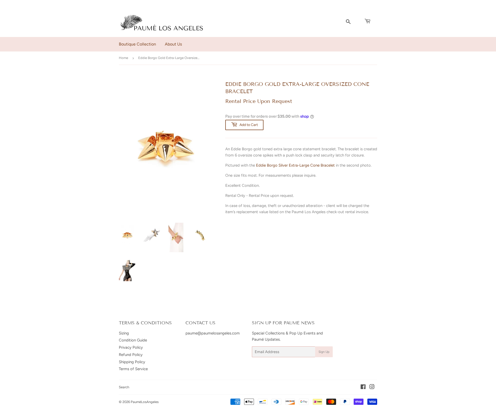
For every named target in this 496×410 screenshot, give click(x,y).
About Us (173, 44)
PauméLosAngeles (145, 402)
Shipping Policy (132, 362)
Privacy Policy (131, 347)
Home (123, 58)
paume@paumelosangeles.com (212, 333)
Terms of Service (133, 369)
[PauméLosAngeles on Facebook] (363, 387)
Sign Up (324, 352)
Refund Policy (131, 354)
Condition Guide (133, 340)
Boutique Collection (137, 44)
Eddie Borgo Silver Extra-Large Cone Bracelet (295, 165)
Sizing (124, 333)
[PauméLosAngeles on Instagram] (372, 387)
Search (124, 387)
